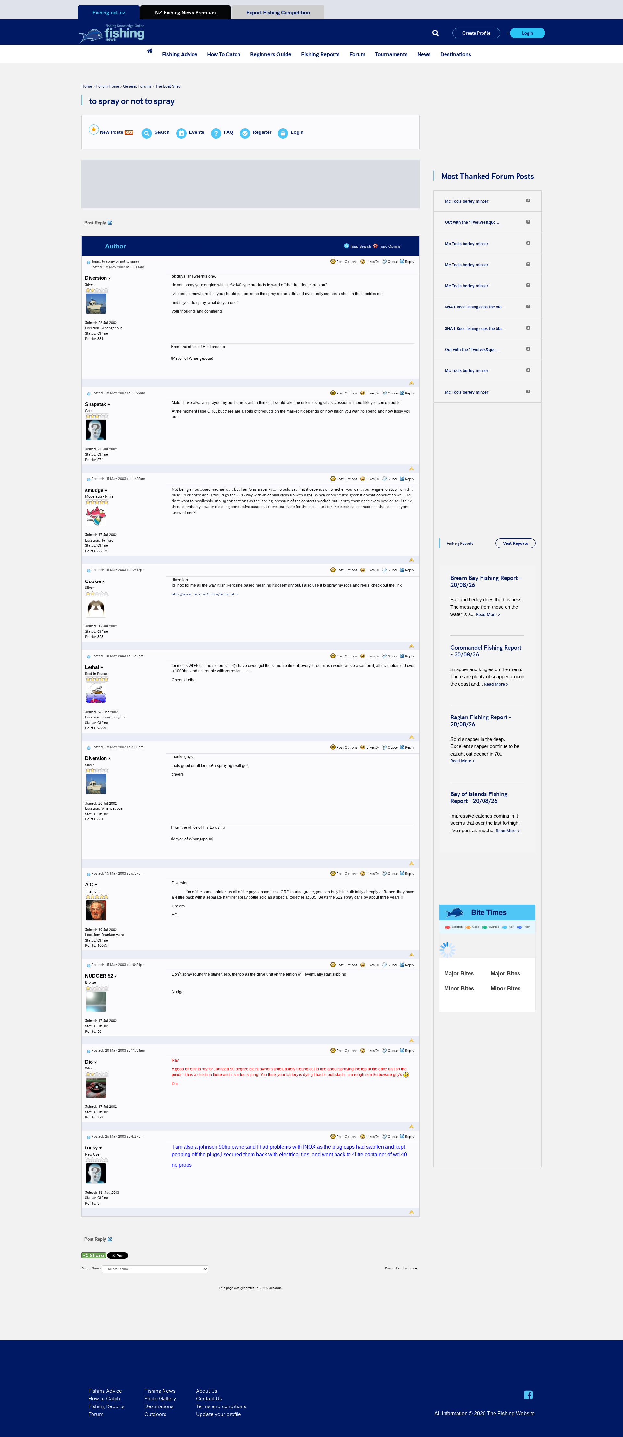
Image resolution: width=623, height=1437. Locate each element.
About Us (206, 1390)
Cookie (93, 581)
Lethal (92, 667)
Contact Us (209, 1398)
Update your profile (218, 1413)
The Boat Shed (168, 86)
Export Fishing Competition (278, 12)
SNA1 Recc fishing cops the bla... (475, 307)
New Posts (111, 132)
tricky (92, 1147)
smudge (94, 490)
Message (189, 246)
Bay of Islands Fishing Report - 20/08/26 (478, 797)
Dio (89, 1062)
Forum (357, 54)
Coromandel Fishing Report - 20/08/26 (485, 651)
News (424, 54)
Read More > (488, 614)
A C (89, 884)
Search (162, 132)
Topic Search (360, 246)
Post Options (346, 261)
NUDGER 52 (99, 976)
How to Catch (104, 1398)
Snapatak (96, 404)
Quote (393, 261)
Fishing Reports (320, 54)
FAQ (228, 132)
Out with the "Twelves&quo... (472, 222)
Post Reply (95, 222)
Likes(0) (372, 261)
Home (86, 86)
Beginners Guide (270, 54)
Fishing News (159, 1390)
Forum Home (107, 86)
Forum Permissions (400, 1268)
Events (196, 132)
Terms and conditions (221, 1405)
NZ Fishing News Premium (185, 12)
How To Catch (223, 54)
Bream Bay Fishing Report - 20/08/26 (485, 581)
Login (527, 33)
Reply (409, 261)
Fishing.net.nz (108, 12)
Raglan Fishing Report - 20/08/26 (480, 720)
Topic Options (389, 246)
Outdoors (155, 1413)
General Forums (137, 86)
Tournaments (391, 54)
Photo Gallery (160, 1398)
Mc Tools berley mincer (466, 201)
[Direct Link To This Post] (89, 261)
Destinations (455, 54)
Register (262, 132)
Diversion (96, 278)
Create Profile (476, 33)
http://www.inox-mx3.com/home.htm (205, 593)
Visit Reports (515, 543)
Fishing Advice (179, 54)
